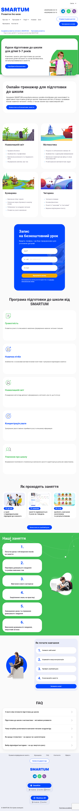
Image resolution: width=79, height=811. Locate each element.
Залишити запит (56, 686)
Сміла (72, 3)
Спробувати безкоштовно (17, 66)
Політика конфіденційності (68, 808)
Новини (33, 20)
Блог (39, 20)
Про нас (5, 20)
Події (25, 20)
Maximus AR (41, 798)
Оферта (67, 755)
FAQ (47, 755)
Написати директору (39, 761)
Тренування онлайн (68, 24)
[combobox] (25, 259)
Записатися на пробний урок (39, 527)
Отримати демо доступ (67, 19)
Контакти (14, 23)
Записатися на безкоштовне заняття (21, 107)
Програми (15, 20)
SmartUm (36, 785)
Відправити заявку (39, 275)
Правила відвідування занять (19, 755)
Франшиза (6, 23)
